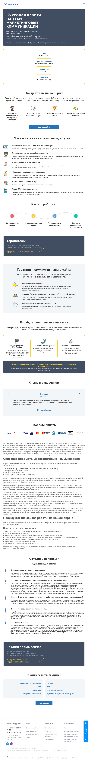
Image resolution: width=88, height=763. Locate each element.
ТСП (39, 687)
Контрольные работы (32, 734)
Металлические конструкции (30, 683)
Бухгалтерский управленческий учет (60, 694)
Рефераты (29, 737)
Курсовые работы (31, 731)
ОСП (48, 687)
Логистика (37, 690)
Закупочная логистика (55, 690)
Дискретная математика (32, 694)
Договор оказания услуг (71, 731)
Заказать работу (44, 127)
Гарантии (48, 731)
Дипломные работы (32, 728)
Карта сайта (10, 739)
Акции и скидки (50, 739)
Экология (50, 683)
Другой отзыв (46, 410)
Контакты (67, 728)
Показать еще (44, 703)
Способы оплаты (50, 728)
